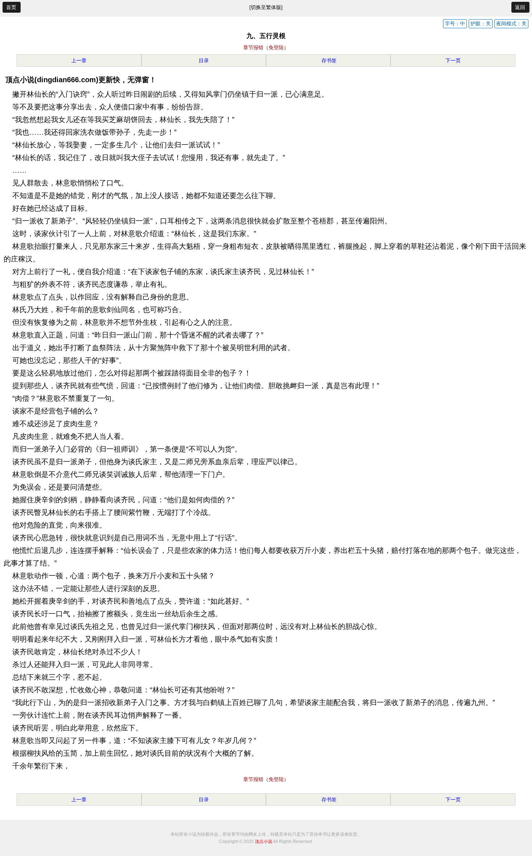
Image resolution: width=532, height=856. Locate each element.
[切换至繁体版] (266, 7)
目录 (204, 60)
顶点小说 (263, 841)
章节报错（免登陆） (266, 47)
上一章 (78, 60)
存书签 (328, 60)
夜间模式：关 (511, 23)
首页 (11, 7)
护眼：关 (480, 23)
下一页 (453, 60)
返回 (520, 7)
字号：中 (455, 23)
